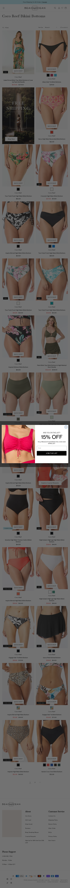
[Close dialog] (66, 427)
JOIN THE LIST (51, 453)
